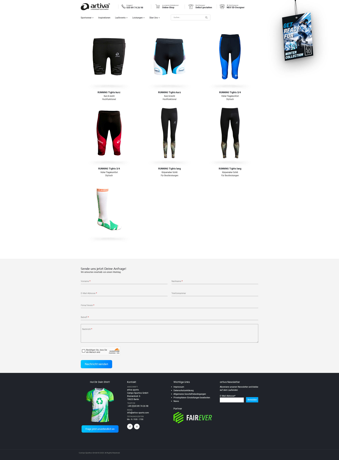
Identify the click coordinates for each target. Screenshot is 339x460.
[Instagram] (137, 426)
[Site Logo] (95, 6)
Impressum (178, 387)
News (176, 401)
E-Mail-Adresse (227, 396)
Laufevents (120, 17)
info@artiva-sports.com (138, 412)
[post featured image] (109, 56)
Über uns (153, 17)
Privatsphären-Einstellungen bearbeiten (191, 397)
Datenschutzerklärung (183, 390)
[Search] (206, 17)
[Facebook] (130, 426)
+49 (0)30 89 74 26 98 (137, 406)
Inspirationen (104, 17)
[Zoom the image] (100, 387)
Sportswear (86, 17)
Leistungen (137, 17)
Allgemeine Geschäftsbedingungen (189, 394)
